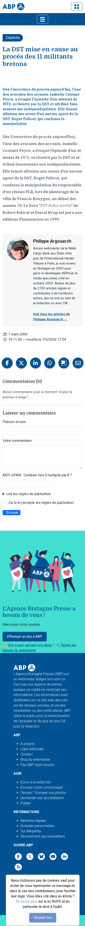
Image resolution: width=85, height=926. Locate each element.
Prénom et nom (14, 422)
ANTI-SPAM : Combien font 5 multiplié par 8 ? (37, 475)
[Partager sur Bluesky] (63, 363)
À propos (27, 744)
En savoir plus (26, 901)
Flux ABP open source (37, 765)
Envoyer (12, 512)
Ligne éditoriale (32, 749)
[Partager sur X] (21, 363)
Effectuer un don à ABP (24, 636)
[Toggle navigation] (76, 6)
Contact (26, 754)
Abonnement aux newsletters (42, 836)
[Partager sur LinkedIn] (35, 363)
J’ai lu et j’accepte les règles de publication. (41, 503)
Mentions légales (33, 821)
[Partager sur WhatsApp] (49, 363)
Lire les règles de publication (28, 494)
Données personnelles (37, 826)
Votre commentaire (17, 441)
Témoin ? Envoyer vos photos (43, 793)
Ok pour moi (43, 918)
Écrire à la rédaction (35, 782)
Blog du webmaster (35, 759)
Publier (25, 803)
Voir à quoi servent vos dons (30, 645)
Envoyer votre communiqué (41, 787)
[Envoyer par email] (78, 363)
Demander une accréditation (42, 798)
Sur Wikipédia (30, 831)
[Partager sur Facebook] (7, 363)
